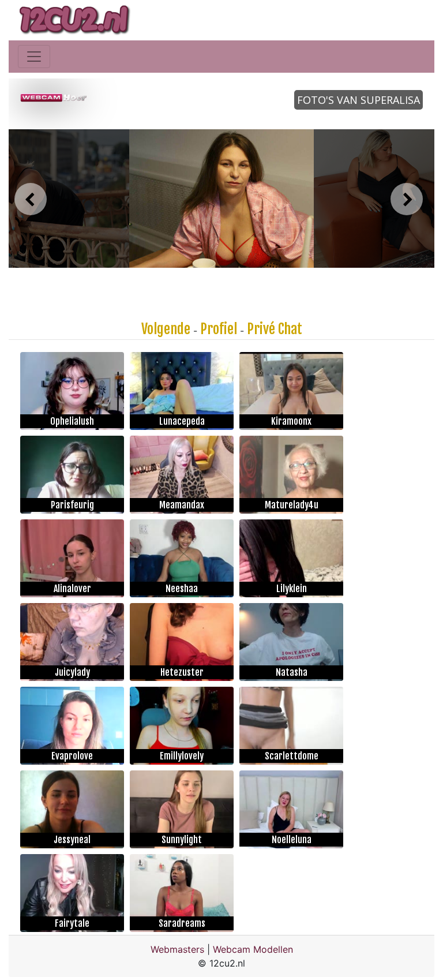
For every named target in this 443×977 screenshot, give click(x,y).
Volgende (165, 329)
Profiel (218, 329)
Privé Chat (274, 329)
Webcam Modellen (253, 949)
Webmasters (177, 949)
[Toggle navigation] (34, 56)
